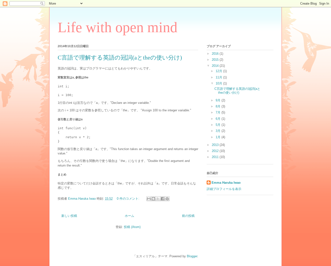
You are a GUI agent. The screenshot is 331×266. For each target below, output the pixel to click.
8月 (218, 106)
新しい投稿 (69, 216)
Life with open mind (117, 27)
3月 (218, 131)
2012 (216, 151)
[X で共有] (158, 198)
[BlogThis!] (153, 198)
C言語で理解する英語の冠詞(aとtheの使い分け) (120, 57)
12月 (219, 71)
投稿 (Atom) (132, 227)
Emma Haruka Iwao (82, 198)
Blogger (192, 256)
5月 (218, 125)
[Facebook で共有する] (162, 198)
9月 (218, 100)
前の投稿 (188, 216)
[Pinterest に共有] (167, 198)
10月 (219, 83)
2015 (216, 59)
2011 (216, 157)
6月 (218, 119)
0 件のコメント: (128, 198)
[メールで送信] (148, 198)
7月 (218, 112)
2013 (216, 145)
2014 (216, 66)
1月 (218, 137)
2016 (216, 53)
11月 (219, 77)
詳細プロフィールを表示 (224, 189)
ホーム (129, 216)
